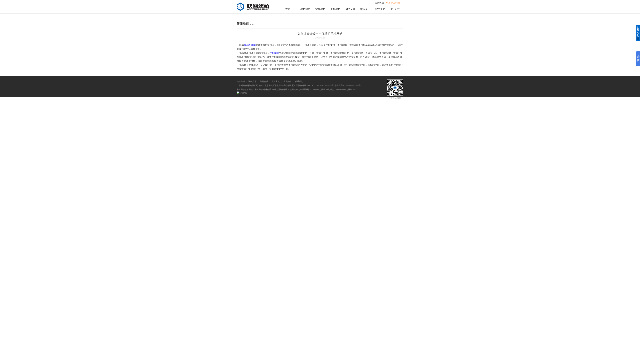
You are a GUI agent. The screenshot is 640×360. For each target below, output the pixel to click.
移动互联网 (250, 45)
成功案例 (287, 81)
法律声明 (241, 81)
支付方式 (276, 81)
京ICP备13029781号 (325, 85)
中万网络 (259, 89)
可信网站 (292, 89)
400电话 (275, 89)
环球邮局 (267, 89)
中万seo (299, 89)
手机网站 (274, 53)
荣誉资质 (264, 81)
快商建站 (283, 89)
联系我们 (299, 81)
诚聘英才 (252, 81)
